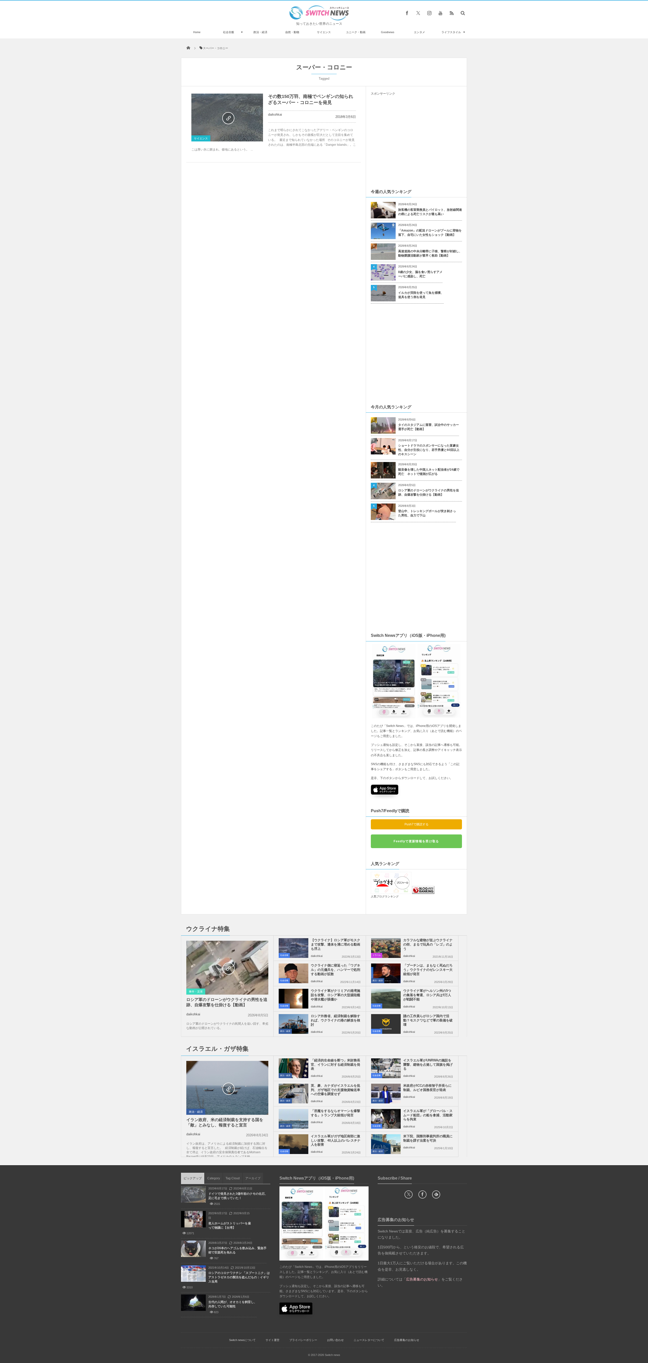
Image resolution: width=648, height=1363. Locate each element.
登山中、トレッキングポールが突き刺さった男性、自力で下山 (427, 513)
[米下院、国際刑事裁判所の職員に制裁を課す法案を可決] (386, 1144)
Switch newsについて (242, 1339)
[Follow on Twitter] (418, 13)
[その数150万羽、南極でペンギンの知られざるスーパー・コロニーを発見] (227, 117)
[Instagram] (429, 13)
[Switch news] (319, 19)
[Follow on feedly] (436, 1194)
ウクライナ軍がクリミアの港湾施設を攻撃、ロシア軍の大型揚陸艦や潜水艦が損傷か (335, 995)
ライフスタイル (451, 32)
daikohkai (275, 114)
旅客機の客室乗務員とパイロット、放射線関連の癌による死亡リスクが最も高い (430, 212)
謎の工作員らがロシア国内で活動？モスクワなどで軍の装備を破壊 (428, 1020)
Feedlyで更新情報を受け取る (416, 841)
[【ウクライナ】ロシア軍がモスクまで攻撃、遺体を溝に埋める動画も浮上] (293, 948)
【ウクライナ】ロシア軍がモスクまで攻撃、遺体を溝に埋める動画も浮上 (335, 944)
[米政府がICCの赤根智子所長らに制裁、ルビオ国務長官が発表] (386, 1093)
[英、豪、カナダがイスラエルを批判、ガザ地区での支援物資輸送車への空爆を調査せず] (293, 1093)
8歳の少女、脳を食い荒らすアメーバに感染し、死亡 (420, 274)
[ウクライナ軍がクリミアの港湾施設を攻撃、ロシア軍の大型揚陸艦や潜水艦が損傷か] (293, 999)
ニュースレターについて (369, 1339)
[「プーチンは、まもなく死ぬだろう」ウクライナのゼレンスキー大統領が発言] (386, 973)
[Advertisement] (416, 142)
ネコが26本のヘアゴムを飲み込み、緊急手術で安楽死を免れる (237, 1250)
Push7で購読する (416, 824)
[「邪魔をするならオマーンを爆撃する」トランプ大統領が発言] (293, 1119)
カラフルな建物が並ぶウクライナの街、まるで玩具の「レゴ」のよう (428, 944)
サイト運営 (272, 1339)
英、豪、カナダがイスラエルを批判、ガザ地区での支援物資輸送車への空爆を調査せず (335, 1090)
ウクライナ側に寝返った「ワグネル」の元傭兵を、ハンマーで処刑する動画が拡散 (335, 969)
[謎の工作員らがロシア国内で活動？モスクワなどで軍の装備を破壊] (386, 1024)
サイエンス (324, 32)
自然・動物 (292, 32)
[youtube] (440, 13)
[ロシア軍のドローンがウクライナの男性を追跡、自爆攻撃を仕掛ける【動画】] (227, 968)
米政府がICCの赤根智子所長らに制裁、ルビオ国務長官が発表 (427, 1088)
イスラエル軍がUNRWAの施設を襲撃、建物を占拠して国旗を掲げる (428, 1064)
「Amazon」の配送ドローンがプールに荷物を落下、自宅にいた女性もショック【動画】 (430, 233)
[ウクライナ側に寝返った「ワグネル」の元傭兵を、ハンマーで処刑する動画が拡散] (293, 973)
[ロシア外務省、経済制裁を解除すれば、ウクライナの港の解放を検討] (293, 1024)
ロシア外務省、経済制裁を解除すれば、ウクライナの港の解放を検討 (335, 1020)
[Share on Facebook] (407, 13)
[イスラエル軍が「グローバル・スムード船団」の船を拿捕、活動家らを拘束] (386, 1119)
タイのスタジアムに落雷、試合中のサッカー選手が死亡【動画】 (428, 427)
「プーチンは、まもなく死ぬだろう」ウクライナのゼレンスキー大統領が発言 (428, 969)
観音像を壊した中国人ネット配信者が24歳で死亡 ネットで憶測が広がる (428, 472)
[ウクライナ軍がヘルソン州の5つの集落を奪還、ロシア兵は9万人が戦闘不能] (386, 999)
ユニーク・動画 (356, 32)
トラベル (377, 955)
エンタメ (419, 32)
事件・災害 (196, 991)
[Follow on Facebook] (422, 1194)
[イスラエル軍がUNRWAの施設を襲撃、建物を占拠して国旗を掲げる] (386, 1068)
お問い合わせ (335, 1339)
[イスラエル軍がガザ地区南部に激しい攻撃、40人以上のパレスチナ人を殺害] (293, 1144)
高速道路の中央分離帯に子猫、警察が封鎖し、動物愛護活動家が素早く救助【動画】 (430, 253)
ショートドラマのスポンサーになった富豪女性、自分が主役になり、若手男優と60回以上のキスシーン (428, 450)
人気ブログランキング (385, 896)
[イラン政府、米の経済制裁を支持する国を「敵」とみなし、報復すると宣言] (227, 1088)
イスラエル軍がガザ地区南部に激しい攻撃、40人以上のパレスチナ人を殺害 (335, 1140)
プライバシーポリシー (303, 1339)
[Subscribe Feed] (451, 13)
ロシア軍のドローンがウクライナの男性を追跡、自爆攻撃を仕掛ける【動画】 (428, 492)
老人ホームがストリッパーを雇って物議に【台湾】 (229, 1225)
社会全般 (228, 32)
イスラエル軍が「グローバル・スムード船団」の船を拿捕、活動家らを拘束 (428, 1115)
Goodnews (387, 32)
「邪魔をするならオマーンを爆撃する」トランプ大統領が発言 (335, 1113)
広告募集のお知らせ (406, 1339)
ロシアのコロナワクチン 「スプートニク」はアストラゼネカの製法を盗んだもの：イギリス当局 (239, 1277)
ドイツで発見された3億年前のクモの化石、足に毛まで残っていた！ (238, 1196)
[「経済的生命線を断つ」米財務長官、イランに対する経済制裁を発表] (293, 1068)
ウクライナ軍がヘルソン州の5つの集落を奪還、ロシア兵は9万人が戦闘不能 (427, 995)
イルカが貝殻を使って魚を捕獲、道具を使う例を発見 (421, 295)
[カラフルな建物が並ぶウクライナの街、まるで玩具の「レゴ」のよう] (386, 948)
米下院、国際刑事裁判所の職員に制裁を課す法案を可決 (428, 1138)
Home (196, 32)
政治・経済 (260, 32)
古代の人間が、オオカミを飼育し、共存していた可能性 (232, 1304)
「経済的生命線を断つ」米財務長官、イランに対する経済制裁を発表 (335, 1064)
